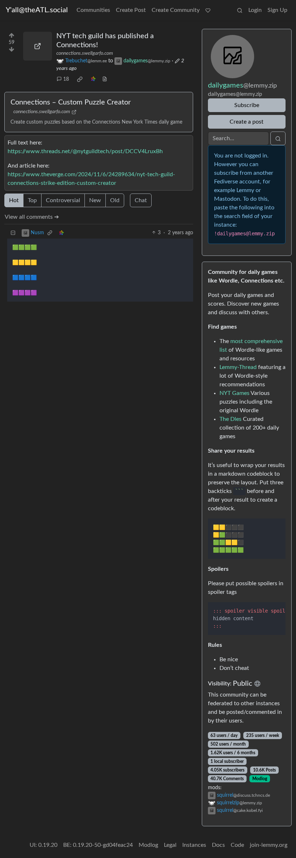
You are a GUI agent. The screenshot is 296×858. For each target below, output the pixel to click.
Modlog (259, 779)
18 (66, 79)
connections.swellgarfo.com (84, 53)
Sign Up (277, 10)
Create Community (176, 10)
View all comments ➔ (32, 217)
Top (32, 200)
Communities (93, 10)
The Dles (230, 419)
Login (255, 10)
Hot (14, 200)
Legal (170, 845)
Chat (141, 200)
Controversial (63, 200)
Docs (218, 845)
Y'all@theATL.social (37, 10)
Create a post (247, 122)
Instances (194, 845)
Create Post (131, 10)
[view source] (104, 79)
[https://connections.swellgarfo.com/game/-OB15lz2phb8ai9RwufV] (37, 46)
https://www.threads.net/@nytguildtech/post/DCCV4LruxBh (85, 151)
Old (114, 200)
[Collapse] (13, 233)
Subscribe (246, 105)
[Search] (239, 10)
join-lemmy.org (268, 845)
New (95, 200)
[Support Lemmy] (208, 10)
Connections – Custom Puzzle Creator (70, 102)
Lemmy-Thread (238, 367)
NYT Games (234, 393)
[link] (79, 79)
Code (237, 845)
